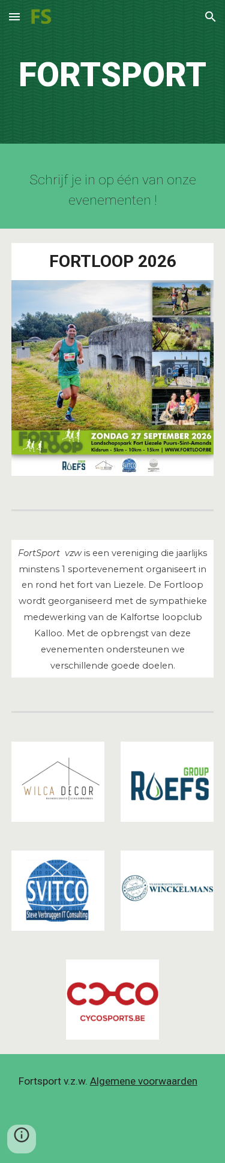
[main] (112, 75)
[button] (14, 16)
